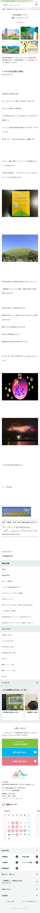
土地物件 (5, 862)
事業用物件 (5, 868)
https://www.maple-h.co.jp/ (11, 534)
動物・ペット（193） (8, 664)
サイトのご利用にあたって (30, 901)
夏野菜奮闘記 (6, 575)
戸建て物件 (25, 857)
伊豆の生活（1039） (8, 647)
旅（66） (5, 676)
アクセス (26, 784)
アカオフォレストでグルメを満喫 (12, 593)
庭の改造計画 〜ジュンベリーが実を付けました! (16, 617)
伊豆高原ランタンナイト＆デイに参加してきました (17, 623)
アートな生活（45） (8, 641)
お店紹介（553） (7, 635)
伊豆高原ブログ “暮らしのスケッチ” (16, 9)
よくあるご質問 (10, 901)
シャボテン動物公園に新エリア (11, 587)
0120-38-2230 (16, 790)
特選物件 (5, 857)
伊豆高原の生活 (8, 556)
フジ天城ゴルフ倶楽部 (9, 611)
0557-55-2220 (9, 788)
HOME (3, 9)
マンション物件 (27, 862)
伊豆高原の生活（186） (9, 653)
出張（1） (5, 658)
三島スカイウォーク (8, 599)
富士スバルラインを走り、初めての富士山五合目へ (17, 605)
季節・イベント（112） (9, 670)
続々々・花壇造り (7, 581)
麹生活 (4, 569)
